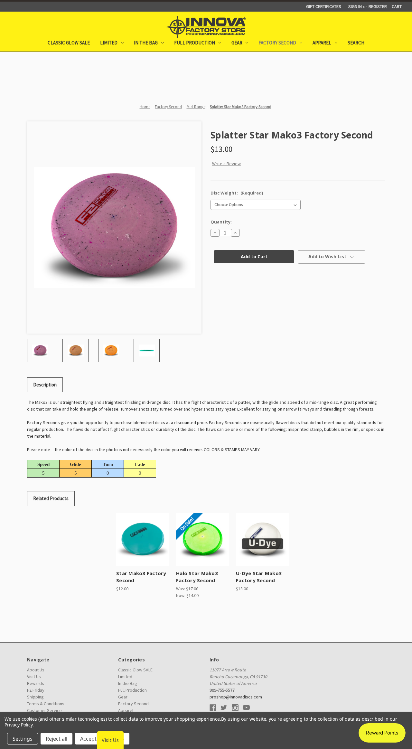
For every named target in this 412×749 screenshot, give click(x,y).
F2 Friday (35, 690)
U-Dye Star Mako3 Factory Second (259, 577)
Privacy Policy (19, 725)
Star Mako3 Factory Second (141, 577)
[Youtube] (246, 707)
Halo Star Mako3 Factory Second (197, 577)
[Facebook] (213, 707)
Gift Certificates (323, 6)
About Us (35, 670)
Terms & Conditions (45, 703)
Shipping (35, 697)
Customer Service (44, 710)
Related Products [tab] (51, 498)
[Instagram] (235, 707)
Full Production (194, 43)
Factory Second (277, 43)
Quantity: (221, 222)
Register (378, 6)
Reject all (56, 738)
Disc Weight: (237, 193)
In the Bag (146, 43)
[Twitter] (223, 707)
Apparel (322, 43)
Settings (23, 738)
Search (356, 43)
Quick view (136, 534)
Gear (236, 43)
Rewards (35, 683)
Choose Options (142, 545)
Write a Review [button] (226, 163)
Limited (108, 43)
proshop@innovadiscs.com (236, 697)
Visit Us (34, 676)
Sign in (355, 6)
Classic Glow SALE (69, 43)
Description (45, 385)
